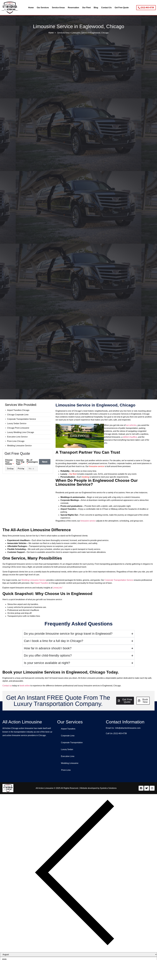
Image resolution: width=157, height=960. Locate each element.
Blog (96, 8)
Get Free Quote (122, 8)
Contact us (7, 686)
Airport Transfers (41, 583)
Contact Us (106, 8)
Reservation (73, 8)
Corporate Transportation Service (119, 580)
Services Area (63, 33)
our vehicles (131, 425)
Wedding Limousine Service (33, 580)
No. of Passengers (32, 461)
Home (31, 8)
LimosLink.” (58, 588)
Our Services (43, 8)
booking (85, 477)
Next (44, 461)
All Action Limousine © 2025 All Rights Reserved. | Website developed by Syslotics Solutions (76, 788)
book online (25, 686)
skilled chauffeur (130, 437)
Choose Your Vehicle (9, 462)
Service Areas (58, 8)
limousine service (96, 466)
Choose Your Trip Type (20, 462)
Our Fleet (86, 8)
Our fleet (73, 474)
